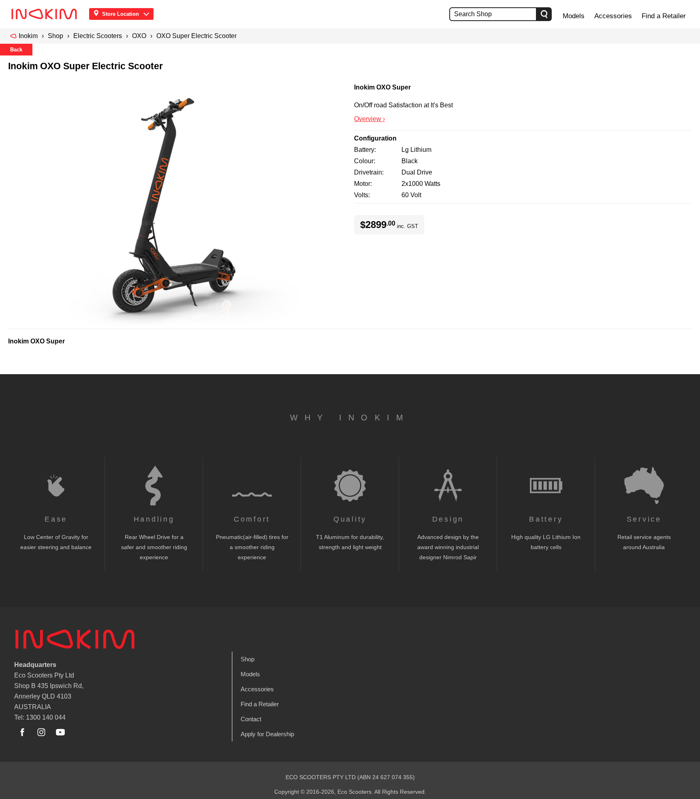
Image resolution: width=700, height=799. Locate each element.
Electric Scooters (97, 35)
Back (16, 50)
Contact (251, 719)
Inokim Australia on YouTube (60, 732)
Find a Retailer (664, 16)
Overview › (369, 118)
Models (574, 16)
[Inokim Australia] (46, 14)
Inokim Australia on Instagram (41, 732)
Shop (55, 35)
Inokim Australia (75, 639)
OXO (139, 35)
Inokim (28, 35)
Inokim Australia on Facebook (22, 732)
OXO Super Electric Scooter (196, 35)
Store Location (120, 14)
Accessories (613, 16)
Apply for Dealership (267, 734)
